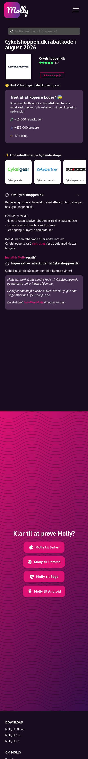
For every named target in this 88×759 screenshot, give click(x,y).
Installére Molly (33, 302)
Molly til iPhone (14, 729)
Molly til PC (12, 741)
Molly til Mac (13, 735)
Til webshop (51, 75)
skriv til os (38, 243)
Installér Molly (15, 257)
